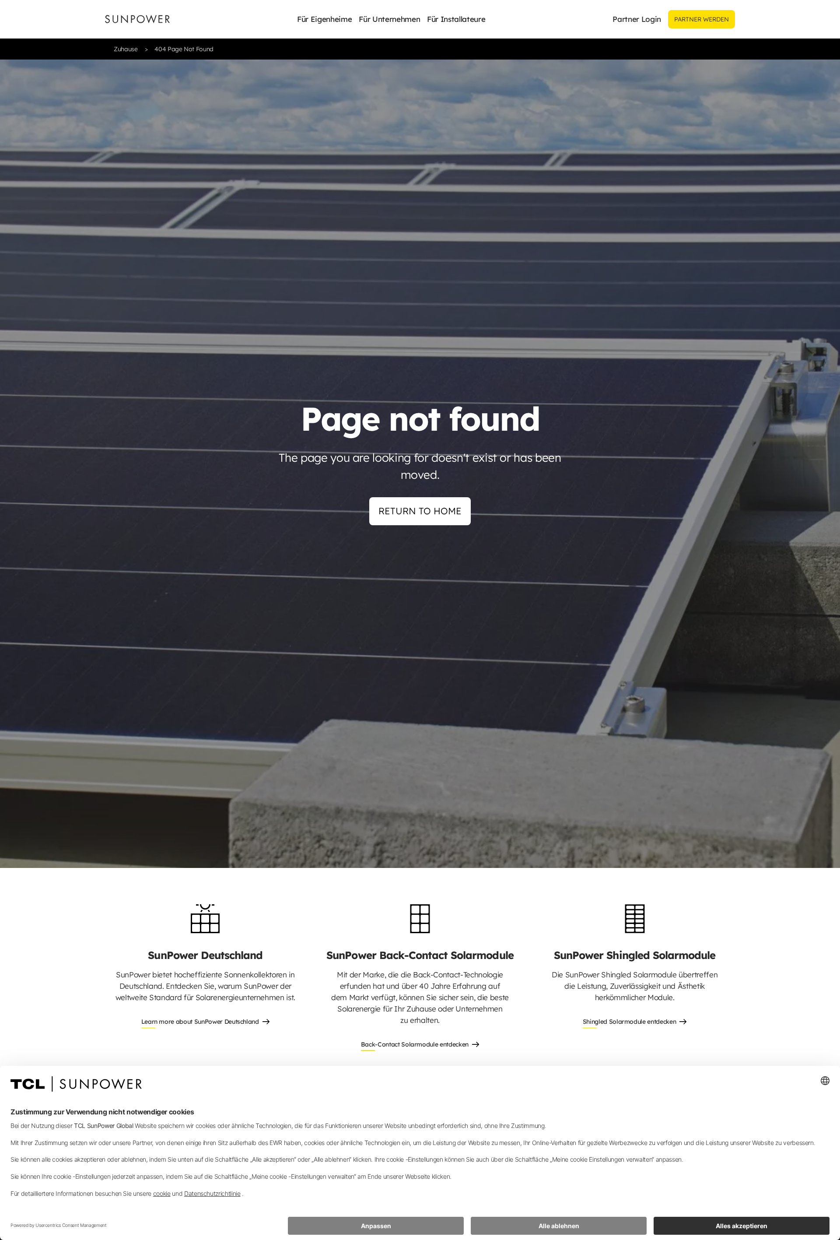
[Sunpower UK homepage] (137, 19)
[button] (324, 19)
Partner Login (636, 19)
